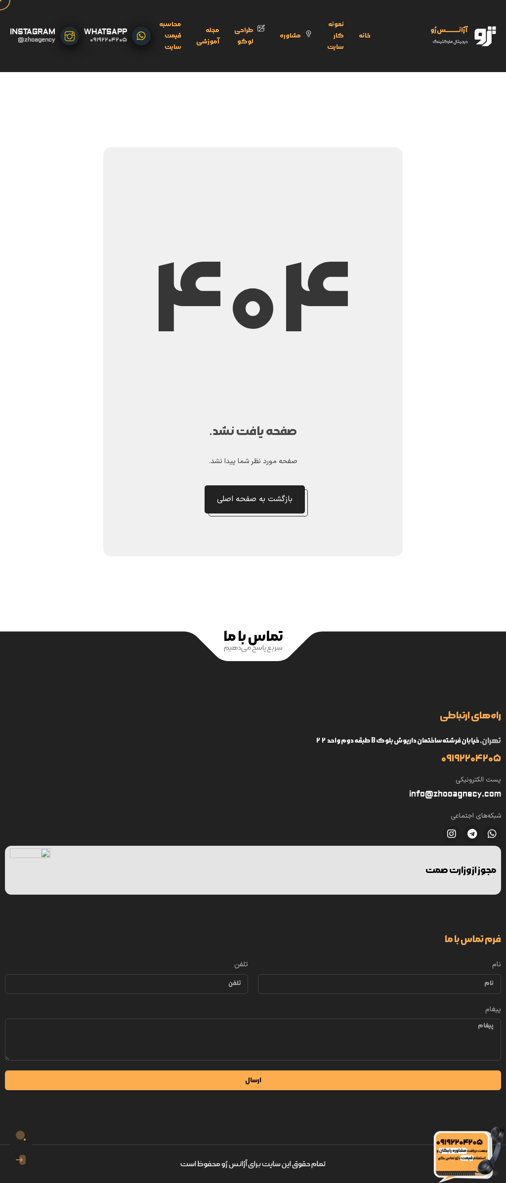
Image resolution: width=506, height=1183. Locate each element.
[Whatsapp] (492, 834)
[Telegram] (472, 834)
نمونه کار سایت (335, 35)
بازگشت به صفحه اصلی (255, 499)
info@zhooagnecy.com (455, 794)
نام (496, 964)
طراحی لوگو (243, 36)
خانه (365, 36)
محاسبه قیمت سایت (170, 35)
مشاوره (290, 36)
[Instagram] (452, 834)
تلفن (241, 964)
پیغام (493, 1009)
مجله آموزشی (207, 36)
